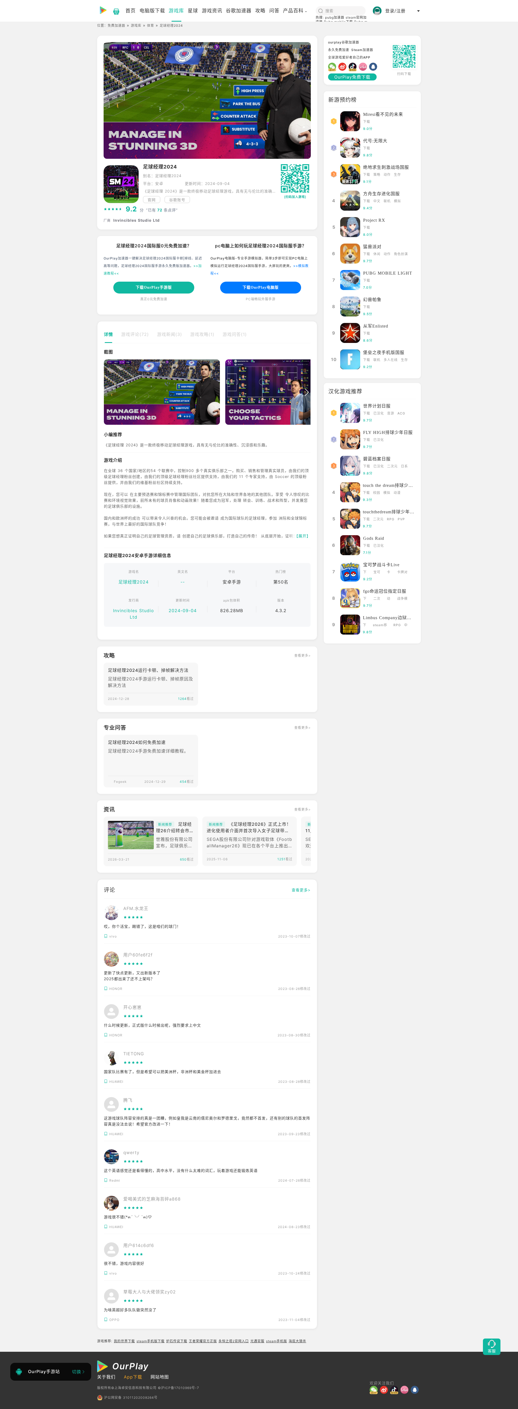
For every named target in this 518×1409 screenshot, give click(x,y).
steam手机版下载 (151, 1341)
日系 (404, 466)
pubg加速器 (334, 17)
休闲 (376, 254)
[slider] (113, 209)
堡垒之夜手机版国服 (383, 352)
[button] (107, 392)
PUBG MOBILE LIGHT (387, 273)
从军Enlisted (375, 326)
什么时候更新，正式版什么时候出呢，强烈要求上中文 (152, 1025)
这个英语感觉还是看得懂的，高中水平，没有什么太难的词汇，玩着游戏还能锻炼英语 (181, 1170)
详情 (108, 334)
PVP (401, 519)
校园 (376, 493)
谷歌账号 (177, 199)
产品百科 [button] (293, 11)
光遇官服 (257, 1341)
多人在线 (391, 360)
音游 (390, 413)
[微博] (343, 67)
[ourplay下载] (113, 11)
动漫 (397, 493)
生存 (397, 175)
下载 (366, 122)
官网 (152, 199)
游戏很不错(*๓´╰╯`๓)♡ (128, 1217)
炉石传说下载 (176, 1341)
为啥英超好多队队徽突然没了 (130, 1309)
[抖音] (354, 67)
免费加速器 (116, 25)
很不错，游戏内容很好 (124, 1263)
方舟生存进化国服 (381, 193)
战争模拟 (402, 599)
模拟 (397, 201)
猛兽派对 (372, 246)
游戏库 (136, 25)
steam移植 (380, 625)
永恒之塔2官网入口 (234, 1341)
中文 (376, 201)
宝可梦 (376, 572)
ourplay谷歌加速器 (343, 42)
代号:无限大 (375, 141)
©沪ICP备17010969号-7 (178, 1388)
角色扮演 (401, 254)
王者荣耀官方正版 (203, 1341)
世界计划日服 (377, 406)
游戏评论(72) (135, 334)
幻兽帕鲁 (372, 299)
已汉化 (378, 413)
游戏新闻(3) (169, 334)
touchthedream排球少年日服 (391, 512)
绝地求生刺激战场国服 (386, 167)
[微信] (333, 67)
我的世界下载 (124, 1341)
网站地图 (160, 1377)
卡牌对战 (402, 572)
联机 (387, 201)
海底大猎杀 (297, 1341)
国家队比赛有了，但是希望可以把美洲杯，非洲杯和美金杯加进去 (162, 1071)
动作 (387, 175)
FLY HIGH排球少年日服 (388, 432)
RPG (390, 519)
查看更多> (302, 655)
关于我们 (106, 1377)
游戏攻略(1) (202, 334)
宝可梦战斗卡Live (381, 564)
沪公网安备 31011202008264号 (131, 1397)
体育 (150, 25)
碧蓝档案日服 (377, 459)
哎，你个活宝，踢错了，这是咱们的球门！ (142, 926)
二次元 (392, 466)
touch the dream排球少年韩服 (392, 485)
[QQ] (374, 67)
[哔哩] (364, 67)
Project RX (374, 220)
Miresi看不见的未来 (383, 114)
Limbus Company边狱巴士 (389, 617)
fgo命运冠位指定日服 (384, 591)
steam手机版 (276, 1341)
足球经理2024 (133, 582)
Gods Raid (373, 538)
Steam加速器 (362, 50)
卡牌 (388, 572)
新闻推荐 (165, 825)
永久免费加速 (338, 50)
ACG (401, 413)
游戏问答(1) (235, 334)
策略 (376, 175)
